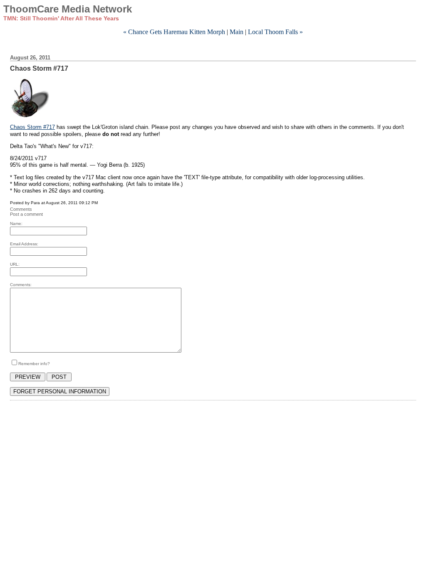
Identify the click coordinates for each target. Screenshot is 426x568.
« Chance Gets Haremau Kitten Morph (174, 31)
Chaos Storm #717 (32, 127)
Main (236, 31)
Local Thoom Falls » (275, 31)
